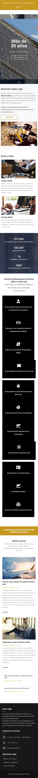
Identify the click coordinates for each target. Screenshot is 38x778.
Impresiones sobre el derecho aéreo (16, 642)
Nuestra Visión (6, 181)
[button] (20, 82)
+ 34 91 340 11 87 (12, 743)
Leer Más (9, 117)
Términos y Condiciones (10, 762)
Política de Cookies (9, 766)
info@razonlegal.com (13, 748)
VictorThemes (25, 774)
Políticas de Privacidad (10, 759)
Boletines (5, 587)
